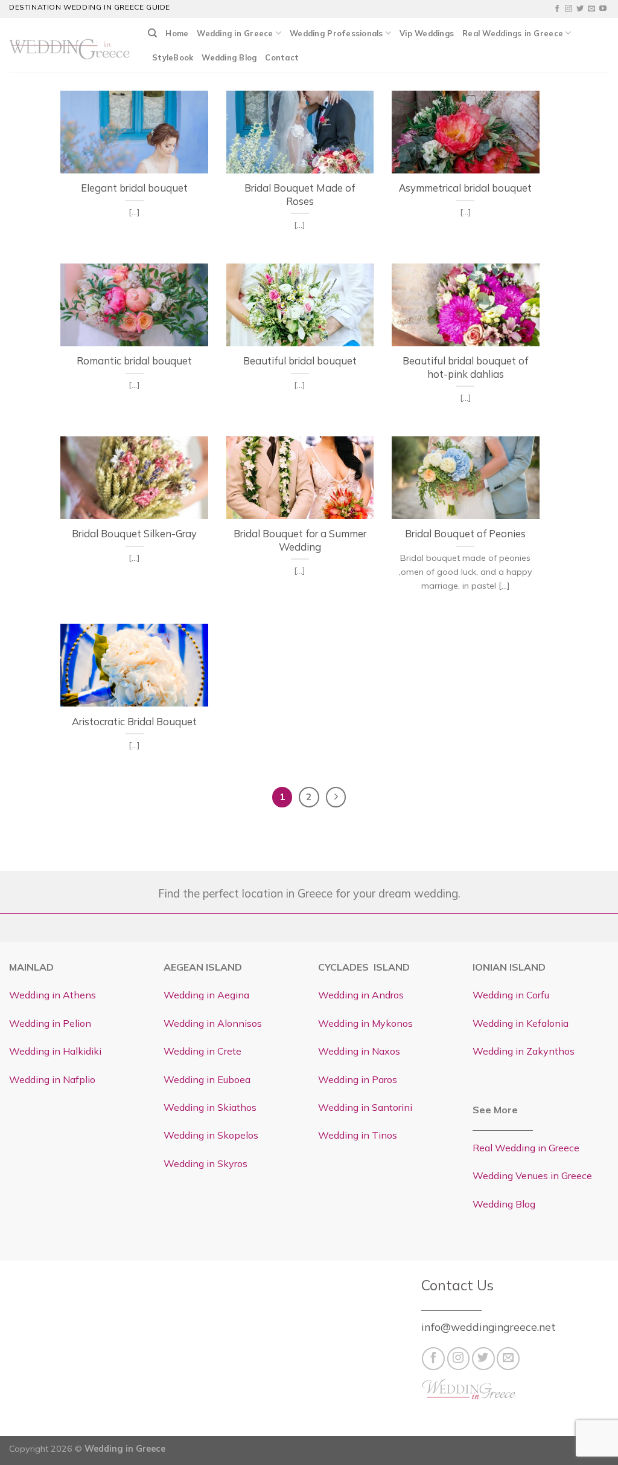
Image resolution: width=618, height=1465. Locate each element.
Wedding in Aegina (206, 995)
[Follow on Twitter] (580, 9)
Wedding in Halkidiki (55, 1051)
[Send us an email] (591, 9)
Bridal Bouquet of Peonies (465, 533)
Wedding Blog (229, 57)
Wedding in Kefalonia (521, 1023)
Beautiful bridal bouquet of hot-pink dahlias (465, 367)
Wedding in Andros (361, 995)
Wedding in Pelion (50, 1023)
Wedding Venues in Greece (532, 1175)
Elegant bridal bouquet (134, 187)
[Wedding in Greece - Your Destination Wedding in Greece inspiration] (69, 45)
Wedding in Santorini (365, 1107)
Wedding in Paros (357, 1079)
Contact (282, 57)
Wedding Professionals (336, 33)
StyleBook (172, 57)
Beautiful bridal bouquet (300, 360)
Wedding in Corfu (511, 995)
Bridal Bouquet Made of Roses (299, 194)
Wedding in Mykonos (365, 1023)
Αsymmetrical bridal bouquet (465, 187)
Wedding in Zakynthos (524, 1051)
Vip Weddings (427, 33)
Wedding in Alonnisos (213, 1023)
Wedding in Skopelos (211, 1135)
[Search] (152, 33)
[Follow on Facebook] (557, 9)
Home (176, 33)
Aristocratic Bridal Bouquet (134, 721)
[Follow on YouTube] (603, 9)
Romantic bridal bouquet (134, 360)
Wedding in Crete (202, 1051)
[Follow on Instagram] (568, 9)
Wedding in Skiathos (210, 1107)
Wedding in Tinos (357, 1135)
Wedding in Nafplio (52, 1079)
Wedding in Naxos (359, 1051)
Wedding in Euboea (207, 1079)
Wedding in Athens (52, 995)
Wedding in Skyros (205, 1163)
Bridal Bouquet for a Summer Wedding (300, 540)
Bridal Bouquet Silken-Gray (134, 533)
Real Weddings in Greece (512, 33)
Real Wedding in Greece (526, 1148)
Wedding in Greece (235, 33)
